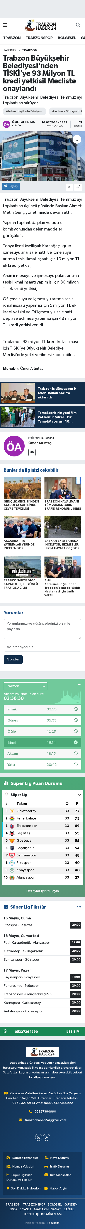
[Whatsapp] (38, 1137)
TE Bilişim (53, 1222)
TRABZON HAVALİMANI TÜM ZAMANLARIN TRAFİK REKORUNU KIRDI (62, 505)
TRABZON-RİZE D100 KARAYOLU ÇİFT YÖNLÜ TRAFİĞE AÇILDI (21, 584)
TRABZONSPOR (39, 38)
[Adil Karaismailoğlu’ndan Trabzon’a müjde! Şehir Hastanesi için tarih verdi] (63, 567)
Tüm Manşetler (60, 1175)
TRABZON (12, 38)
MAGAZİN (41, 1209)
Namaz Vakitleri (23, 1166)
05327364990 (45, 1111)
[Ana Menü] (5, 25)
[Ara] (78, 25)
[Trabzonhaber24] (40, 25)
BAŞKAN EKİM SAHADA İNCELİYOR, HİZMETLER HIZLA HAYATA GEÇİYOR (62, 544)
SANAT (56, 1209)
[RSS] (46, 1137)
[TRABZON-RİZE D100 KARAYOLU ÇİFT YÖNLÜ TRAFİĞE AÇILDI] (22, 567)
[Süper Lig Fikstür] (79, 907)
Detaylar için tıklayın (42, 891)
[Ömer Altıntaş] (14, 446)
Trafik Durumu (59, 1166)
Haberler (10, 50)
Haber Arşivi (58, 1188)
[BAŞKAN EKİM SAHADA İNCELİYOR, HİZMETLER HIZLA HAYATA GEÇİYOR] (63, 527)
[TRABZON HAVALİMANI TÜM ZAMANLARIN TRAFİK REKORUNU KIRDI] (63, 487)
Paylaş (13, 186)
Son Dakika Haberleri (26, 1188)
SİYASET (25, 1209)
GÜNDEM (71, 1204)
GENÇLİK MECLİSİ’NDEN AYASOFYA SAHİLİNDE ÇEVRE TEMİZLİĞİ (21, 505)
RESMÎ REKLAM (51, 1214)
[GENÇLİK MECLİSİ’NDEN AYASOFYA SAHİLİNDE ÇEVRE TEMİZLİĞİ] (22, 487)
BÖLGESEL (67, 38)
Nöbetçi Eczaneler (25, 1157)
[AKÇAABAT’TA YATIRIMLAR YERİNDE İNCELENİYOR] (22, 527)
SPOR (13, 1209)
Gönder (13, 659)
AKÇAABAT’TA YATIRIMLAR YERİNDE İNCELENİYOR (19, 544)
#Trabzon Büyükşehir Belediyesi (24, 111)
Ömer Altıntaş (39, 443)
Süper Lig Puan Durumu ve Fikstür (19, 1177)
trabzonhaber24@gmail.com (45, 1120)
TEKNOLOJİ (31, 1214)
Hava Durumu (59, 1157)
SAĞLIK (69, 1209)
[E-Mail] (32, 452)
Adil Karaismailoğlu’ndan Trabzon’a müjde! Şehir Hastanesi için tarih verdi (62, 588)
